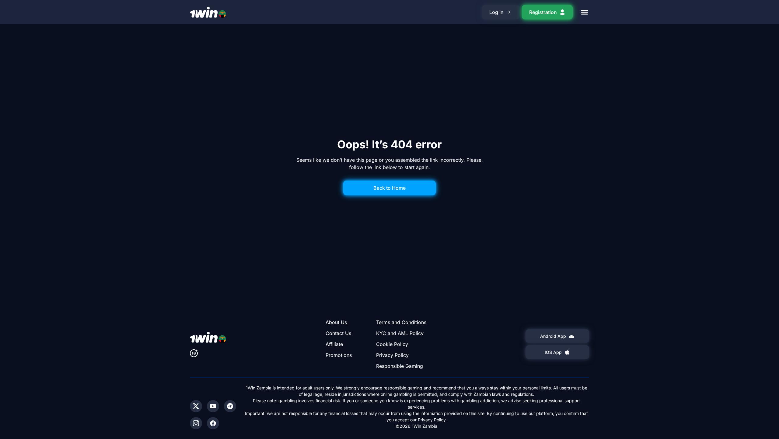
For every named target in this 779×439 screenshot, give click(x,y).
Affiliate (334, 344)
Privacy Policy (392, 355)
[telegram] (230, 406)
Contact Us (338, 333)
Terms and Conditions (401, 322)
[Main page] (208, 12)
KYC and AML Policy (400, 333)
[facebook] (213, 423)
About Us (336, 322)
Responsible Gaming (399, 366)
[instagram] (196, 423)
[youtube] (213, 406)
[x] (196, 406)
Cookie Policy (392, 344)
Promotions (339, 355)
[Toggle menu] (584, 12)
